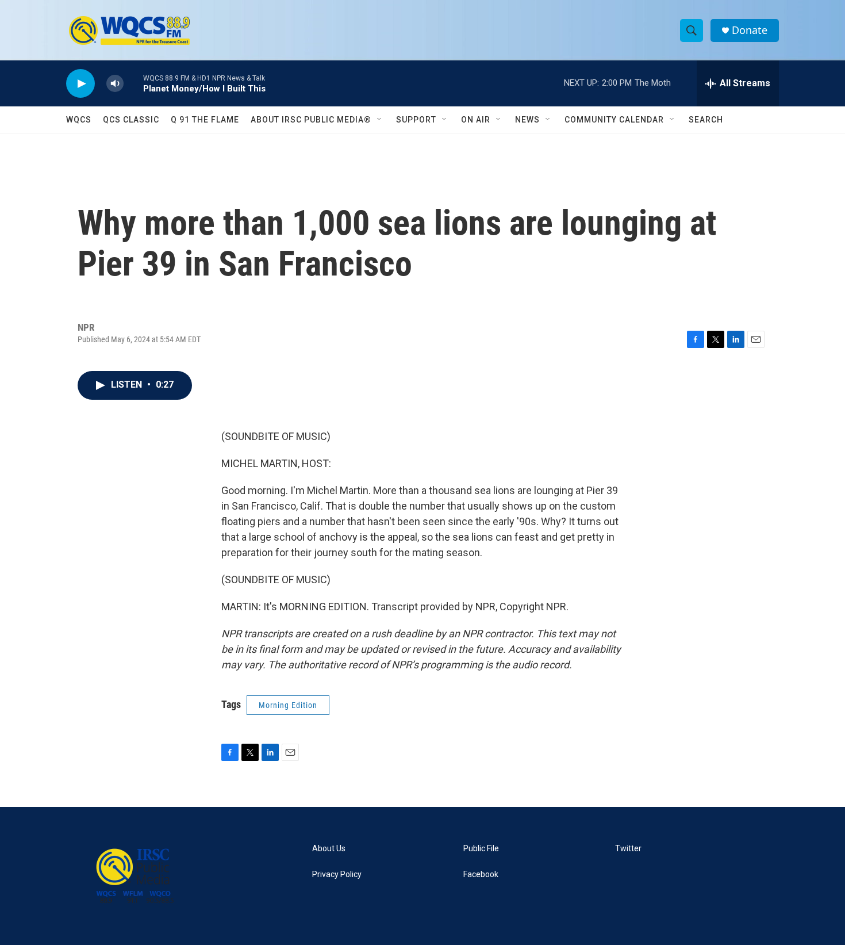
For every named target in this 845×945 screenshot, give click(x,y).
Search (706, 119)
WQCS (78, 119)
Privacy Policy (337, 874)
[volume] (115, 84)
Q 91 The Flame (205, 119)
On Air (475, 119)
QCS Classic (131, 119)
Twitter (628, 848)
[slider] (133, 83)
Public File (481, 848)
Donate (749, 30)
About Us (328, 848)
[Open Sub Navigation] (380, 119)
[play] (80, 83)
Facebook (480, 874)
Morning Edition (288, 705)
